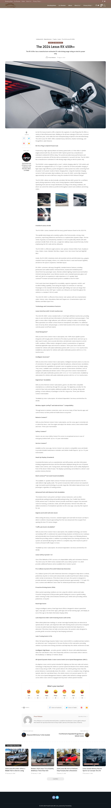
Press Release (58, 42)
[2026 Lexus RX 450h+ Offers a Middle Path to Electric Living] (16, 757)
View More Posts (82, 716)
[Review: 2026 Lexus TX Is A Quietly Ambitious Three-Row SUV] (42, 757)
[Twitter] (105, 1)
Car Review (69, 762)
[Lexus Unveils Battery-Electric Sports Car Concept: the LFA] (94, 757)
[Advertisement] (55, 21)
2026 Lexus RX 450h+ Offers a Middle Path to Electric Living (15, 769)
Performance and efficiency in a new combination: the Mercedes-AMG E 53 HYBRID (26, 167)
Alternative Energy (20, 762)
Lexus (50, 42)
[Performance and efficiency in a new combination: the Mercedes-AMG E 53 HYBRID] (26, 157)
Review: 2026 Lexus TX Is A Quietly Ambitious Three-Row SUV (42, 769)
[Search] (104, 5)
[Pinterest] (24, 143)
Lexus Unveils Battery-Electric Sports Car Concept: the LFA (92, 769)
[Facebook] (103, 1)
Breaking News (89, 764)
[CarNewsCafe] (10, 5)
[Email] (29, 143)
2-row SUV (10, 762)
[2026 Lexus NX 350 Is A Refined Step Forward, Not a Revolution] (68, 757)
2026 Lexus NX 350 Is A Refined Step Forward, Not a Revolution (67, 769)
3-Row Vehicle (37, 764)
